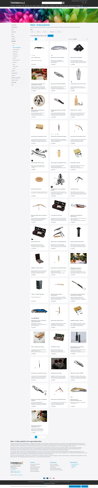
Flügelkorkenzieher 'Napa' (56, 373)
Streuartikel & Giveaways (35, 464)
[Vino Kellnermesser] (78, 179)
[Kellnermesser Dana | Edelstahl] (59, 48)
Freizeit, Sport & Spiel (34, 469)
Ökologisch (52, 31)
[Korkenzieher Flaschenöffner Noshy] (59, 390)
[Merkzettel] (83, 3)
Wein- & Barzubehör (17, 47)
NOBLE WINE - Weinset (75, 162)
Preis (59, 31)
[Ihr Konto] (85, 3)
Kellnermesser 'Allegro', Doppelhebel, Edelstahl (39, 400)
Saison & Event (15, 80)
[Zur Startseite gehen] (17, 2)
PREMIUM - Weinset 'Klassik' (37, 267)
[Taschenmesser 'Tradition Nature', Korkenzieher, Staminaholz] (78, 284)
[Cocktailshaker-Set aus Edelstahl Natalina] (59, 179)
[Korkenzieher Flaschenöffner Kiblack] (59, 127)
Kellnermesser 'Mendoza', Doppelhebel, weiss (36, 426)
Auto (12, 34)
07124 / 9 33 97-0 (17, 471)
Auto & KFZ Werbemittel (34, 471)
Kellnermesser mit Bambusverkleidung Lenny (76, 400)
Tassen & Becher (16, 49)
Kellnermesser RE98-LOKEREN (76, 373)
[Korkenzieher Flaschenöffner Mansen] (59, 258)
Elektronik (14, 31)
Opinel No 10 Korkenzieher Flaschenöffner (56, 295)
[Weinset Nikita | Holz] (39, 232)
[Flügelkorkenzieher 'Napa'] (59, 363)
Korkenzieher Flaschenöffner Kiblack (58, 136)
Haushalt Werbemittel (34, 468)
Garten (14, 68)
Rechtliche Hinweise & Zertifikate (56, 469)
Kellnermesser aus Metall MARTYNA (58, 241)
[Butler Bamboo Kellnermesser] (59, 311)
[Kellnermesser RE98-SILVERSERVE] (59, 74)
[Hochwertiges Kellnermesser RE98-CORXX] (59, 100)
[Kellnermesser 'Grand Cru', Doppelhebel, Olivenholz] (78, 258)
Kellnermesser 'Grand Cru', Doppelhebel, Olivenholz (76, 268)
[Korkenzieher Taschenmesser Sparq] (39, 363)
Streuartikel (14, 25)
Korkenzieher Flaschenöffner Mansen (58, 267)
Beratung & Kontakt (75, 464)
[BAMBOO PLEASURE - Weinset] (78, 311)
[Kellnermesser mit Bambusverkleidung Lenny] (78, 390)
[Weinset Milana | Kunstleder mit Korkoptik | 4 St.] (39, 100)
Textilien (13, 70)
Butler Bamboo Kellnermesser (57, 320)
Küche (14, 43)
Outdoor (13, 38)
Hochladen (50, 35)
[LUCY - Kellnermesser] (39, 48)
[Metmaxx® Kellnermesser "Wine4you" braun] (39, 205)
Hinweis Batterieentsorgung (55, 468)
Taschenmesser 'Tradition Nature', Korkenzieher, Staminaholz (77, 295)
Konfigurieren (85, 486)
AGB (72, 467)
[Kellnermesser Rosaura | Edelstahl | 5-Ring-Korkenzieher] (39, 311)
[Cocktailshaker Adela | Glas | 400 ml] (78, 74)
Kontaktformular (20, 474)
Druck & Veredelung (54, 464)
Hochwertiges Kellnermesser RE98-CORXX (58, 111)
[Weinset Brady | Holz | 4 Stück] (39, 153)
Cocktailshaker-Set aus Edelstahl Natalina (58, 190)
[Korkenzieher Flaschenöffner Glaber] (78, 127)
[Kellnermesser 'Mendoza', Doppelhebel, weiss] (39, 416)
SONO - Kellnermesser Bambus (37, 346)
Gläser (14, 64)
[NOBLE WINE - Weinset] (78, 153)
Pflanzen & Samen (16, 60)
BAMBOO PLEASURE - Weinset (76, 320)
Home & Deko (15, 66)
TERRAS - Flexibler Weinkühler (37, 294)
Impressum (74, 466)
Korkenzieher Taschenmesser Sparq (39, 373)
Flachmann (15, 62)
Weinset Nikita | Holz (35, 241)
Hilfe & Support (53, 467)
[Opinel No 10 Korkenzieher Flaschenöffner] (59, 284)
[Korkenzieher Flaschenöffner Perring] (59, 153)
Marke (38, 31)
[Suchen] (63, 3)
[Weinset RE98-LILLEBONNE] (78, 48)
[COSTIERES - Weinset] (59, 337)
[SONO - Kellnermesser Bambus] (39, 337)
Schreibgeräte (14, 27)
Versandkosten (46, 481)
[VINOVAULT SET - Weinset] (78, 100)
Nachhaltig (14, 82)
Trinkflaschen (15, 55)
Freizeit (13, 36)
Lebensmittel (14, 73)
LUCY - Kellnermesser (35, 57)
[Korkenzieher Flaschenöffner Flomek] (39, 127)
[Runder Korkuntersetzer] (39, 179)
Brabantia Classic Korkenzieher (77, 241)
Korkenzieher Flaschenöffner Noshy (58, 399)
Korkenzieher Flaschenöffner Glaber (78, 136)
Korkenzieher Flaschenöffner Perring (58, 162)
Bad (13, 45)
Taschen (13, 75)
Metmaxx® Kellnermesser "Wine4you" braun (39, 216)
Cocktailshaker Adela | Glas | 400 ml (78, 83)
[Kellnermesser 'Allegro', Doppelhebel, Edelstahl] (39, 390)
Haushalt (14, 41)
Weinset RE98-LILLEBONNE (76, 57)
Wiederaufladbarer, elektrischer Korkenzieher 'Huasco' (77, 347)
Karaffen (14, 58)
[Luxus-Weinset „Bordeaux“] (59, 205)
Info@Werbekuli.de (16, 472)
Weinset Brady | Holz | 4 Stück (37, 162)
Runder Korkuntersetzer (36, 189)
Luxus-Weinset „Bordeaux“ (56, 215)
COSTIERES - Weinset (55, 346)
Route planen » (13, 469)
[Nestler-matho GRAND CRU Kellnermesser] (78, 205)
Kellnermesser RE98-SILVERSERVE (58, 83)
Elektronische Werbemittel (35, 467)
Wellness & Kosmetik (16, 77)
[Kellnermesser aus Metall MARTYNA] (59, 232)
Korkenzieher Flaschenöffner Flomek (39, 136)
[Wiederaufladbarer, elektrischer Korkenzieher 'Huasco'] (78, 337)
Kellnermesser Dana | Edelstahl (57, 57)
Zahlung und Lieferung (54, 465)
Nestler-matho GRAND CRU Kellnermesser (76, 216)
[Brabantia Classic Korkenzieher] (78, 232)
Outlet (44, 31)
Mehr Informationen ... (43, 486)
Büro (12, 29)
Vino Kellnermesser (74, 189)
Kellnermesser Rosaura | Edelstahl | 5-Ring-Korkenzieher (38, 321)
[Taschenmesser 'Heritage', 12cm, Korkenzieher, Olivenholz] (39, 74)
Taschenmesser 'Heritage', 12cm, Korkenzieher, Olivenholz (38, 84)
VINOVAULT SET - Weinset (76, 110)
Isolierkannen (15, 51)
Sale (12, 84)
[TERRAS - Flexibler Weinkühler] (39, 284)
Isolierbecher (15, 53)
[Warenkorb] (87, 2)
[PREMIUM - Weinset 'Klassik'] (39, 258)
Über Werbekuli (73, 462)
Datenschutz (74, 465)
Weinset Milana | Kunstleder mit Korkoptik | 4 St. (37, 111)
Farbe (32, 31)
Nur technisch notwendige (75, 486)
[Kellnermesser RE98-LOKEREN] (78, 363)
